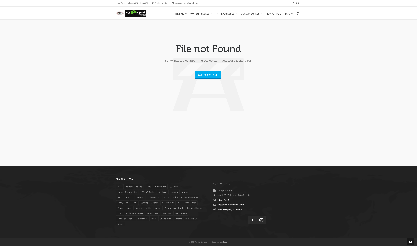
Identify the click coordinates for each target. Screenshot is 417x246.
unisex (153, 218)
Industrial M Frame (189, 197)
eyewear (174, 192)
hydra (175, 197)
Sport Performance (125, 218)
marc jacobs (183, 202)
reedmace (167, 213)
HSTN (166, 197)
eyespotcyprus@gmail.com (187, 3)
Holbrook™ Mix (154, 197)
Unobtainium (166, 218)
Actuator (129, 186)
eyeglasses (162, 192)
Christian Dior (160, 186)
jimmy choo (122, 202)
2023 (119, 186)
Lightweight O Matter (149, 202)
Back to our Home (207, 75)
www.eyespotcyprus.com (229, 209)
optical (158, 208)
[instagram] (298, 3)
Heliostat (140, 197)
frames (185, 192)
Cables (139, 186)
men (194, 202)
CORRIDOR (174, 186)
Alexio (225, 242)
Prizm (120, 213)
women (120, 224)
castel (148, 186)
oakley (148, 208)
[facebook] (293, 3)
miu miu (138, 208)
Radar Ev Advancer (134, 213)
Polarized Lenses (194, 208)
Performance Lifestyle (174, 208)
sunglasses (142, 218)
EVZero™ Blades (147, 192)
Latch (133, 202)
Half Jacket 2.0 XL (125, 197)
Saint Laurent (181, 213)
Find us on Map (161, 3)
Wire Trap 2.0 (191, 218)
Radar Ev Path (153, 213)
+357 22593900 (224, 199)
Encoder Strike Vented (127, 192)
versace (178, 218)
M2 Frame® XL (168, 202)
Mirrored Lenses (124, 208)
